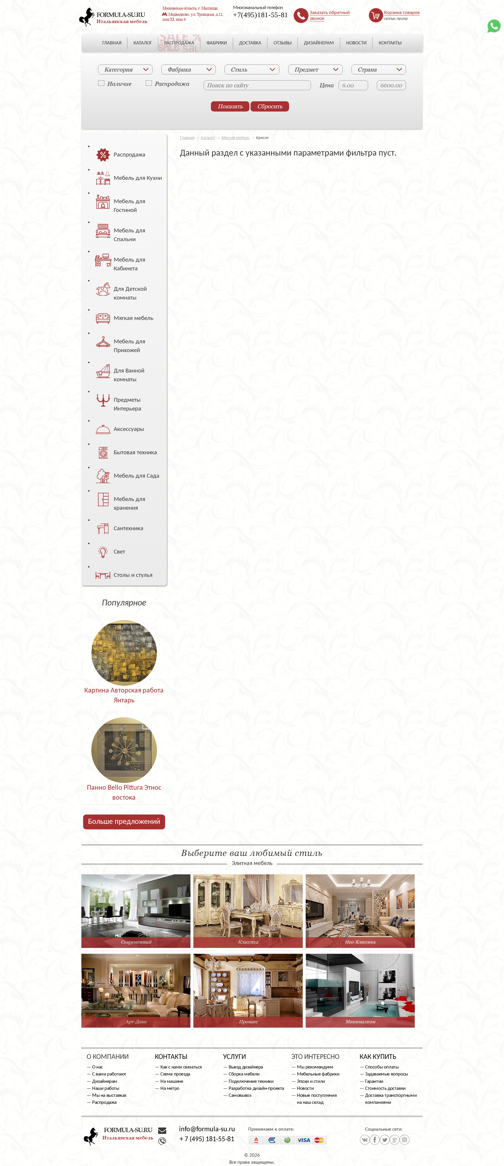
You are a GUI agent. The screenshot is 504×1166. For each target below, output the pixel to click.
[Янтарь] (124, 640)
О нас (97, 1067)
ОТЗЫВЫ (283, 43)
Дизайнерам (104, 1081)
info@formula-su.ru (207, 1129)
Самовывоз (240, 1095)
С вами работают (109, 1074)
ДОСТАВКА (250, 43)
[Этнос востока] (124, 737)
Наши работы (105, 1088)
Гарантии (374, 1081)
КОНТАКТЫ (390, 43)
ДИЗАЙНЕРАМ (319, 43)
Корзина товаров (402, 12)
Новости (305, 1088)
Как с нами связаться (181, 1067)
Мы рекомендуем (315, 1067)
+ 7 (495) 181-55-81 (207, 1139)
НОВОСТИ (356, 43)
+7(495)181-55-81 (260, 15)
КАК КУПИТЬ (378, 1057)
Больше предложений (124, 822)
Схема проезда (175, 1074)
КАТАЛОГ (143, 43)
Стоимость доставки (385, 1088)
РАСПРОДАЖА (179, 43)
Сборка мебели (244, 1074)
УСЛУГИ (234, 1057)
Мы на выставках (109, 1095)
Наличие (119, 83)
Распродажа (172, 83)
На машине (171, 1081)
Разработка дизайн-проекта (256, 1088)
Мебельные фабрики (318, 1074)
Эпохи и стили (311, 1081)
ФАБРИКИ (216, 43)
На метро (169, 1088)
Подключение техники (251, 1081)
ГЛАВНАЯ (111, 43)
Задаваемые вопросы (386, 1074)
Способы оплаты (381, 1067)
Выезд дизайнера (246, 1067)
